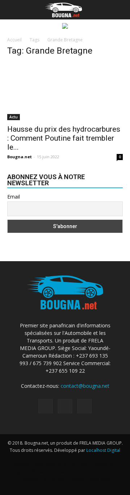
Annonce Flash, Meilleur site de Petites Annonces (63, 465)
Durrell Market (95, 457)
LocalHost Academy (56, 457)
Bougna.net (19, 156)
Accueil (14, 40)
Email (13, 196)
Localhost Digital (103, 450)
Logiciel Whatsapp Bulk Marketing (46, 472)
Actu (13, 116)
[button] (120, 9)
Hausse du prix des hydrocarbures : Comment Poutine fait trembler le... (63, 138)
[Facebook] (45, 406)
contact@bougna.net (85, 385)
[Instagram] (65, 406)
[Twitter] (84, 406)
